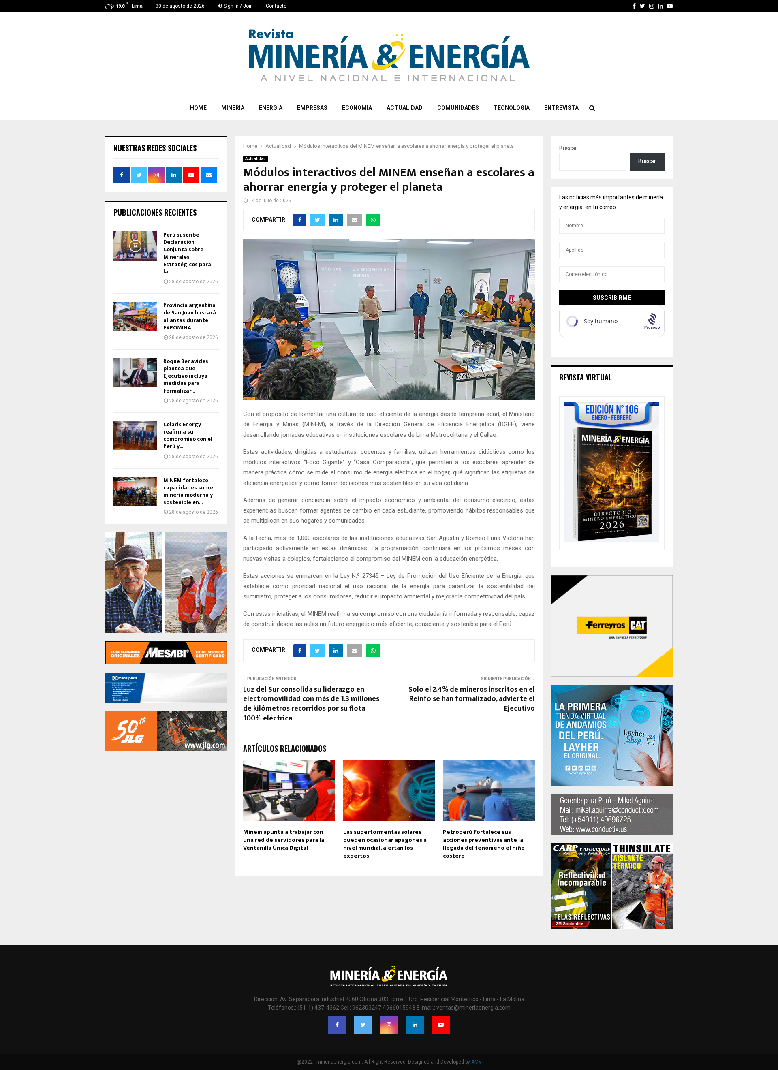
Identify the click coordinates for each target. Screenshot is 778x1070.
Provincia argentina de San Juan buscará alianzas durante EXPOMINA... (189, 316)
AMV (476, 1062)
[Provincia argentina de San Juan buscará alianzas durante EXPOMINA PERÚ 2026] (135, 316)
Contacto (276, 6)
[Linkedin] (415, 1025)
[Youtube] (441, 1025)
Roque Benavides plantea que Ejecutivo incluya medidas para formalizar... (185, 376)
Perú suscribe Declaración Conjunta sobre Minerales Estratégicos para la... (187, 253)
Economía (357, 108)
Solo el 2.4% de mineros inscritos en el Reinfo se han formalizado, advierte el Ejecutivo (471, 699)
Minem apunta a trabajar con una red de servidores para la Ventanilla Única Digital (283, 840)
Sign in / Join (237, 6)
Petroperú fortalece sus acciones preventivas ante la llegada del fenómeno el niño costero (484, 844)
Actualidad (405, 108)
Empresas (312, 108)
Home (198, 108)
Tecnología (512, 108)
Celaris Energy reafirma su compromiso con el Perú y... (187, 435)
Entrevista (561, 108)
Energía (270, 108)
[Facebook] (337, 1025)
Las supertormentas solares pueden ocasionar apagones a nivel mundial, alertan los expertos (385, 844)
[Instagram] (389, 1025)
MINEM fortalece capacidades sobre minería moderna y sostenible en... (188, 491)
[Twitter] (363, 1025)
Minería (232, 108)
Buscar (568, 148)
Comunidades (458, 108)
